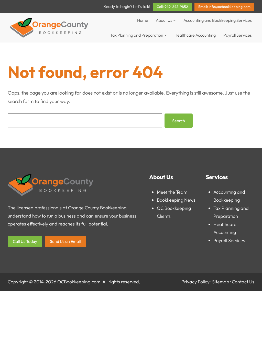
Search (178, 120)
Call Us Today (25, 241)
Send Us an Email (65, 241)
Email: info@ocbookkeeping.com (224, 6)
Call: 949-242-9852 (172, 6)
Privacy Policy (195, 282)
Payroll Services (229, 240)
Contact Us (243, 282)
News (189, 200)
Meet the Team (172, 192)
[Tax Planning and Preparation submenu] (165, 35)
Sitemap (220, 282)
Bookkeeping (170, 200)
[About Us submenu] (174, 20)
